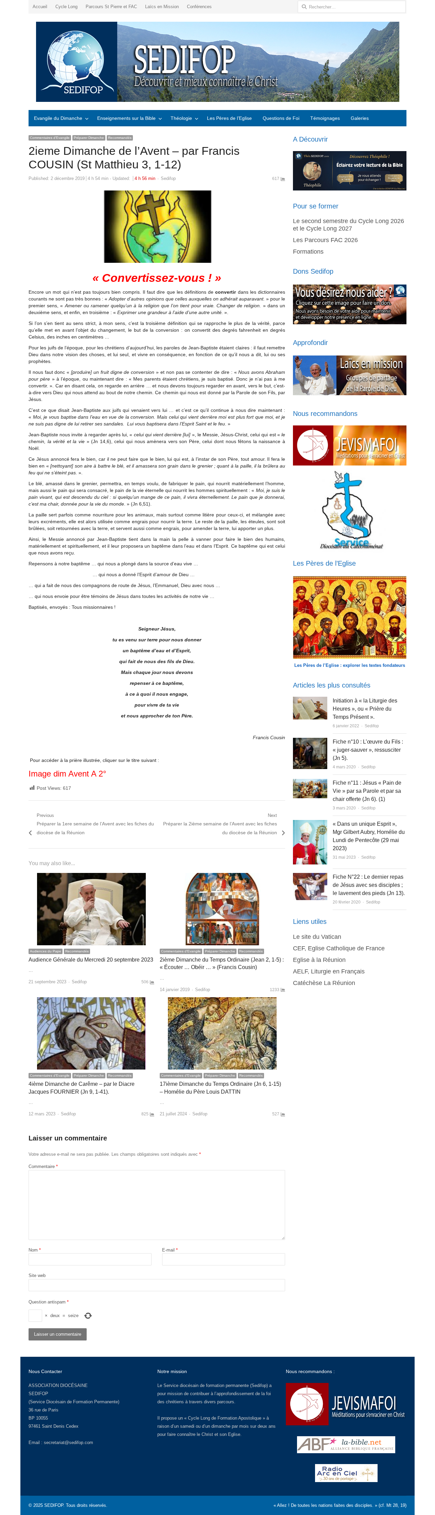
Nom (35, 1250)
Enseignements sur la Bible (126, 118)
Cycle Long (66, 6)
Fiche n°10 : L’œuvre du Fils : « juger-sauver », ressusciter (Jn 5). (368, 750)
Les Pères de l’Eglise (229, 118)
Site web (37, 1275)
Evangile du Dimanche (58, 118)
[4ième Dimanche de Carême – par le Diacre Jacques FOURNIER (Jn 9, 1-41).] (91, 1001)
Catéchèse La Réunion (324, 983)
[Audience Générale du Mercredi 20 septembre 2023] (91, 876)
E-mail (170, 1250)
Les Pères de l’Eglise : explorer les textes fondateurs (349, 665)
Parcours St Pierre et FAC (111, 6)
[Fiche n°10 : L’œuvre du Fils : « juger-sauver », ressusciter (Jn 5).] (310, 741)
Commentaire (43, 1166)
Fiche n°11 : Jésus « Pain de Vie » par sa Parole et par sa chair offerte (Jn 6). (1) (367, 791)
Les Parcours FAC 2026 (325, 240)
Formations (308, 251)
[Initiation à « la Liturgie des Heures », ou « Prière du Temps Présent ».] (310, 700)
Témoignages (325, 118)
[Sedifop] (217, 62)
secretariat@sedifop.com (68, 1442)
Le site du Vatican (317, 936)
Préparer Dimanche (89, 138)
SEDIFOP (38, 1393)
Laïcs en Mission (162, 6)
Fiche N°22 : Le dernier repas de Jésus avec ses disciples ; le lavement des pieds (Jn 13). (369, 885)
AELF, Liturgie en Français (329, 971)
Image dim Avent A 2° (67, 773)
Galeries (360, 118)
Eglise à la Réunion (319, 959)
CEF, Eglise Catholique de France (339, 948)
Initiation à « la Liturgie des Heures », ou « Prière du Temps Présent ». (365, 709)
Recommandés (120, 138)
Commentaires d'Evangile (50, 138)
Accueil (40, 6)
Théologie (181, 118)
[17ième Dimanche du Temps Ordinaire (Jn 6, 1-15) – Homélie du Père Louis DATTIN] (222, 1001)
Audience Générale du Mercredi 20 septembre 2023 (91, 960)
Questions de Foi (281, 118)
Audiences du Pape (45, 951)
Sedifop (168, 178)
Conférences (199, 6)
